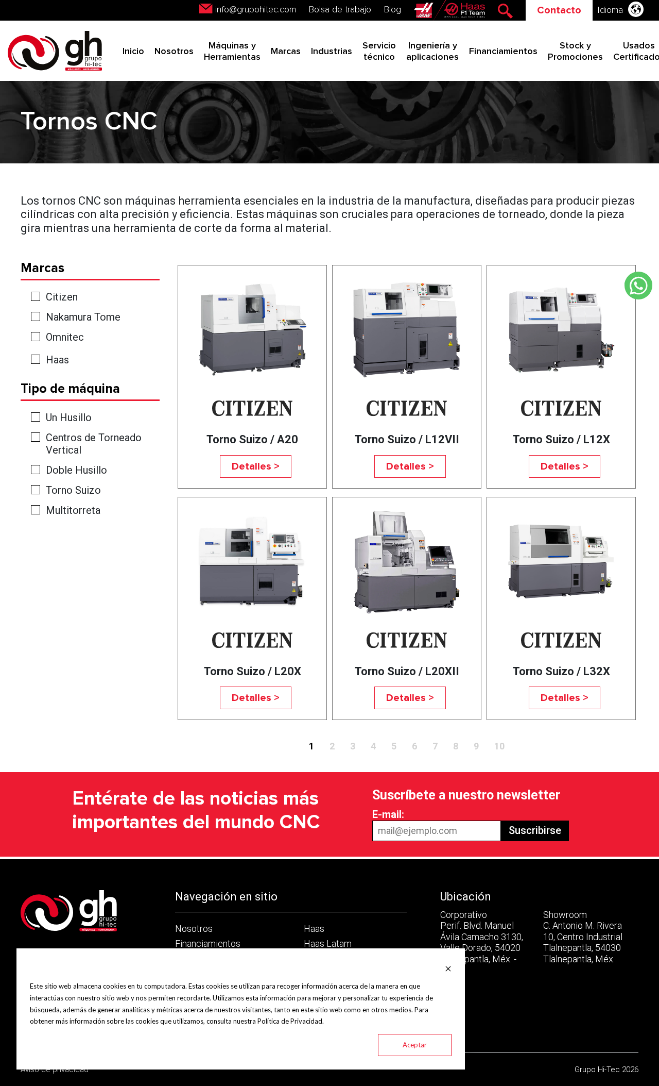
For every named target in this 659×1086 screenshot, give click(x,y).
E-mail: (388, 814)
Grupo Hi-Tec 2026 (606, 1069)
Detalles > (256, 466)
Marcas (286, 51)
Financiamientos (503, 51)
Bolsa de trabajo (340, 9)
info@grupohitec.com (255, 9)
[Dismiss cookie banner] (448, 968)
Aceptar (415, 1045)
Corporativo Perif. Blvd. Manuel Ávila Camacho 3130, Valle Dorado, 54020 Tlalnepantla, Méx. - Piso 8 (481, 942)
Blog (392, 9)
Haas (57, 360)
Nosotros (174, 51)
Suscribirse (535, 830)
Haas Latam (328, 943)
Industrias (331, 51)
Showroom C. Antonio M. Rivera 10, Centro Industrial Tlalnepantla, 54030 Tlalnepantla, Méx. (582, 936)
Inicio (133, 51)
